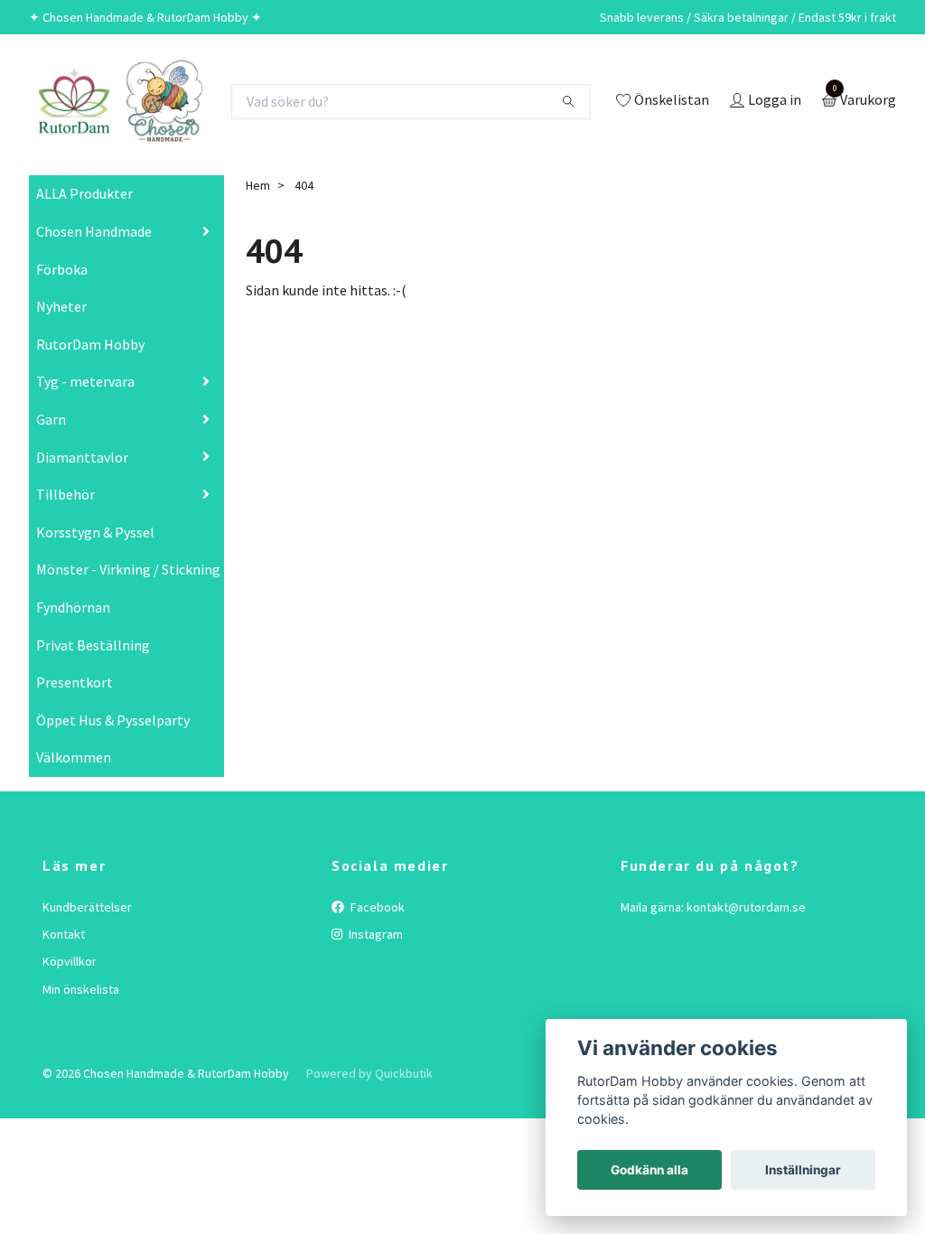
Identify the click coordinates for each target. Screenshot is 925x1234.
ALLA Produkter (84, 193)
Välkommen (73, 757)
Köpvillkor (69, 961)
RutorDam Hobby (90, 344)
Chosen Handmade (94, 231)
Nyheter (61, 306)
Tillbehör (65, 494)
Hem (258, 185)
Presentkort (74, 682)
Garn (51, 419)
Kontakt (63, 934)
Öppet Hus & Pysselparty (113, 720)
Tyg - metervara (85, 381)
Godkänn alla (649, 1170)
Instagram (374, 934)
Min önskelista (80, 989)
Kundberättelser (87, 907)
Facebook (376, 907)
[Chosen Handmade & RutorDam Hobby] (119, 101)
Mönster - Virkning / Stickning (128, 569)
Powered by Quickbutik (369, 1073)
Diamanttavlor (82, 457)
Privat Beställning (93, 645)
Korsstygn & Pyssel (95, 532)
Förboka (62, 269)
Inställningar (803, 1170)
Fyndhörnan (73, 607)
